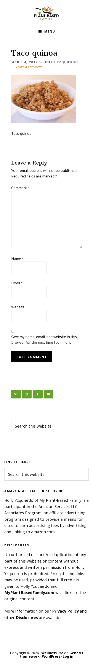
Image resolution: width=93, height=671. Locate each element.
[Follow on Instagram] (27, 394)
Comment (20, 187)
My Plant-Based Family (46, 13)
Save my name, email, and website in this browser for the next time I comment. (44, 339)
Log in (68, 656)
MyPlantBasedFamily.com (29, 592)
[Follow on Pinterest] (16, 394)
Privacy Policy (65, 611)
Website (17, 307)
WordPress (51, 656)
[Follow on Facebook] (38, 394)
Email (17, 283)
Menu (49, 31)
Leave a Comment (29, 67)
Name (17, 258)
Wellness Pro (52, 653)
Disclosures (27, 617)
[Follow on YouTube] (48, 394)
